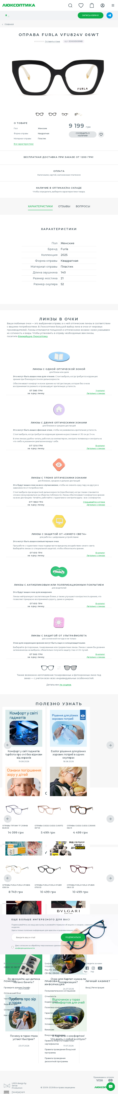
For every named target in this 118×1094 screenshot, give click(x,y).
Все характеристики (23, 144)
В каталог (100, 446)
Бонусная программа (55, 1035)
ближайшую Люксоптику (33, 336)
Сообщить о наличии (83, 134)
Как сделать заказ (12, 1015)
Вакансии (49, 1029)
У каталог (100, 390)
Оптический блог (12, 993)
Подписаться (73, 937)
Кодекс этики (51, 1002)
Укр (92, 971)
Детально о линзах (96, 393)
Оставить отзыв (52, 41)
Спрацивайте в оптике (94, 502)
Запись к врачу (90, 15)
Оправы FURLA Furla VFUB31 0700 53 (48, 886)
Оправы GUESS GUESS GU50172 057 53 (49, 827)
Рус (85, 971)
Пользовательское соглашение (60, 991)
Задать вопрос (11, 1004)
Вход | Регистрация (95, 987)
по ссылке (65, 684)
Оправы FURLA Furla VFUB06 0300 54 (16, 886)
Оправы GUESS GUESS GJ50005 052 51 (81, 827)
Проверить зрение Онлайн (17, 987)
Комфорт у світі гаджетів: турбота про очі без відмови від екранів (23, 754)
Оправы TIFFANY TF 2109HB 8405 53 (15, 827)
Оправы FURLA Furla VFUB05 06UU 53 (80, 886)
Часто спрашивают (13, 999)
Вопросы (83, 206)
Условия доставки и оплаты (58, 1018)
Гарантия (49, 1013)
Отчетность (50, 996)
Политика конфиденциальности (60, 1007)
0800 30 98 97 (12, 967)
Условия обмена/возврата (57, 1024)
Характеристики (40, 206)
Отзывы (64, 206)
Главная (9, 24)
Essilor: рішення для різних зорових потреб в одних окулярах (68, 754)
